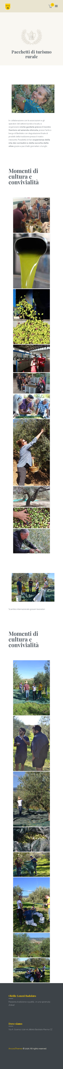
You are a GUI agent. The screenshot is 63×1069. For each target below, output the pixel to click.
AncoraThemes (15, 1049)
